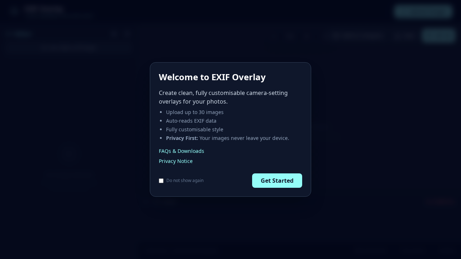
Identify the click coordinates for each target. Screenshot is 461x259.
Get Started (277, 181)
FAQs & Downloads (181, 150)
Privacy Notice (176, 161)
